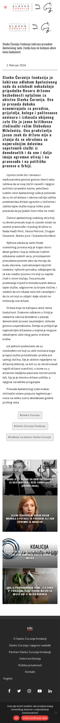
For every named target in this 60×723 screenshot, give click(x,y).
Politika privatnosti (30, 665)
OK (16, 718)
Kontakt (30, 672)
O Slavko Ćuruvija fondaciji (30, 639)
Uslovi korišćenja (30, 658)
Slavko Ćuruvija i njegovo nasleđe (30, 645)
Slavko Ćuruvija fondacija (30, 426)
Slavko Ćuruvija (30, 415)
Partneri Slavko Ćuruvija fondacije (30, 652)
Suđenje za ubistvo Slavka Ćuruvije (30, 437)
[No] (56, 712)
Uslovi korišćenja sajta (35, 718)
